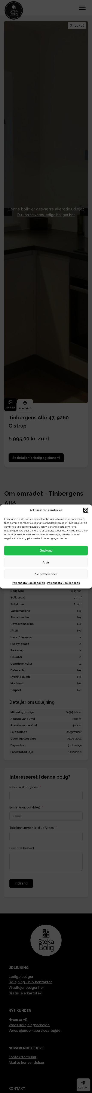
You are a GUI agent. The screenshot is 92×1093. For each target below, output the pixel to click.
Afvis (46, 562)
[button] (85, 510)
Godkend (46, 550)
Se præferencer (46, 574)
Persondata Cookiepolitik (28, 583)
